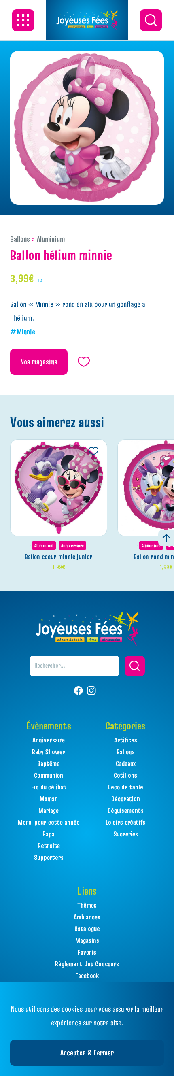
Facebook (87, 975)
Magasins (87, 940)
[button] (135, 666)
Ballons (20, 239)
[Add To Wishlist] (93, 451)
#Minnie (22, 331)
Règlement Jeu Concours (87, 964)
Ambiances (87, 917)
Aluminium (51, 239)
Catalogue (87, 929)
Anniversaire (72, 545)
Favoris (87, 952)
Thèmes (87, 905)
